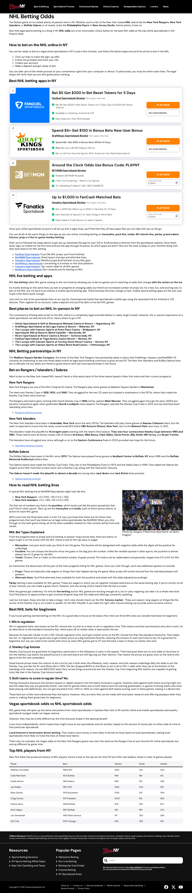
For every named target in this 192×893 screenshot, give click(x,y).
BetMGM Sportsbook (27, 257)
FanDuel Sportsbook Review (68, 98)
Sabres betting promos (28, 478)
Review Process (67, 888)
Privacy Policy (84, 888)
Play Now (163, 105)
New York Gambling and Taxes (28, 865)
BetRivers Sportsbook (28, 269)
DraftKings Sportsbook (28, 263)
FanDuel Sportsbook (27, 254)
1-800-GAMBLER (135, 867)
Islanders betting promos (29, 445)
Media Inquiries (113, 885)
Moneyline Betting (69, 857)
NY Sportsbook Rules (70, 874)
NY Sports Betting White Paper (29, 861)
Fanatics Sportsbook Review (69, 202)
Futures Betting (67, 869)
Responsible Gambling (133, 885)
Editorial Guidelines (94, 885)
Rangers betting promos (28, 412)
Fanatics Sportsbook (27, 260)
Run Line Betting (68, 861)
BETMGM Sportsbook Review (69, 170)
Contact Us (78, 885)
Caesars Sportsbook (27, 266)
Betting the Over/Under (72, 865)
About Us (65, 885)
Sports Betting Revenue (25, 857)
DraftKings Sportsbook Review (70, 135)
